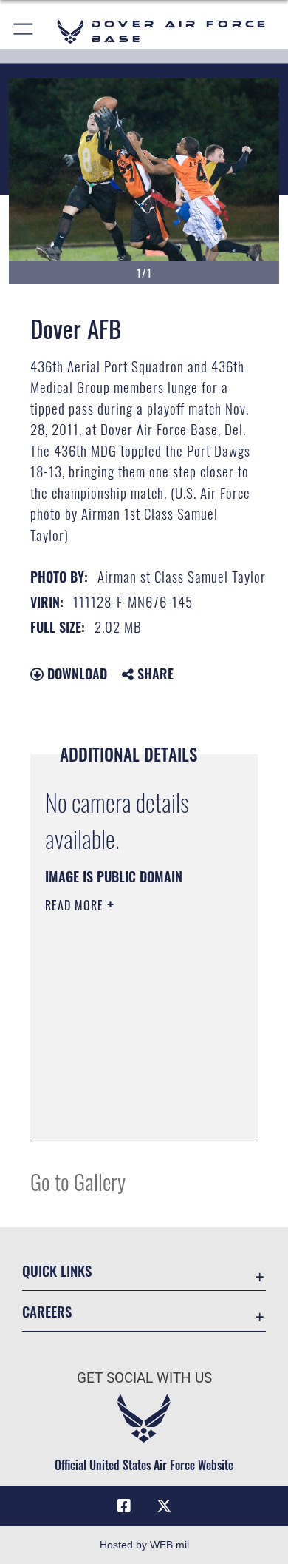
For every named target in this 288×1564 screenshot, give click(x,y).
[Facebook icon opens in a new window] (124, 1506)
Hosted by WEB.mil (144, 1545)
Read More (76, 905)
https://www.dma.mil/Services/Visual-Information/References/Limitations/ (134, 1113)
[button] (24, 31)
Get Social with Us (144, 1377)
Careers (47, 1311)
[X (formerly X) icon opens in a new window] (164, 1506)
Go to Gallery (78, 1181)
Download (75, 673)
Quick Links (57, 1270)
